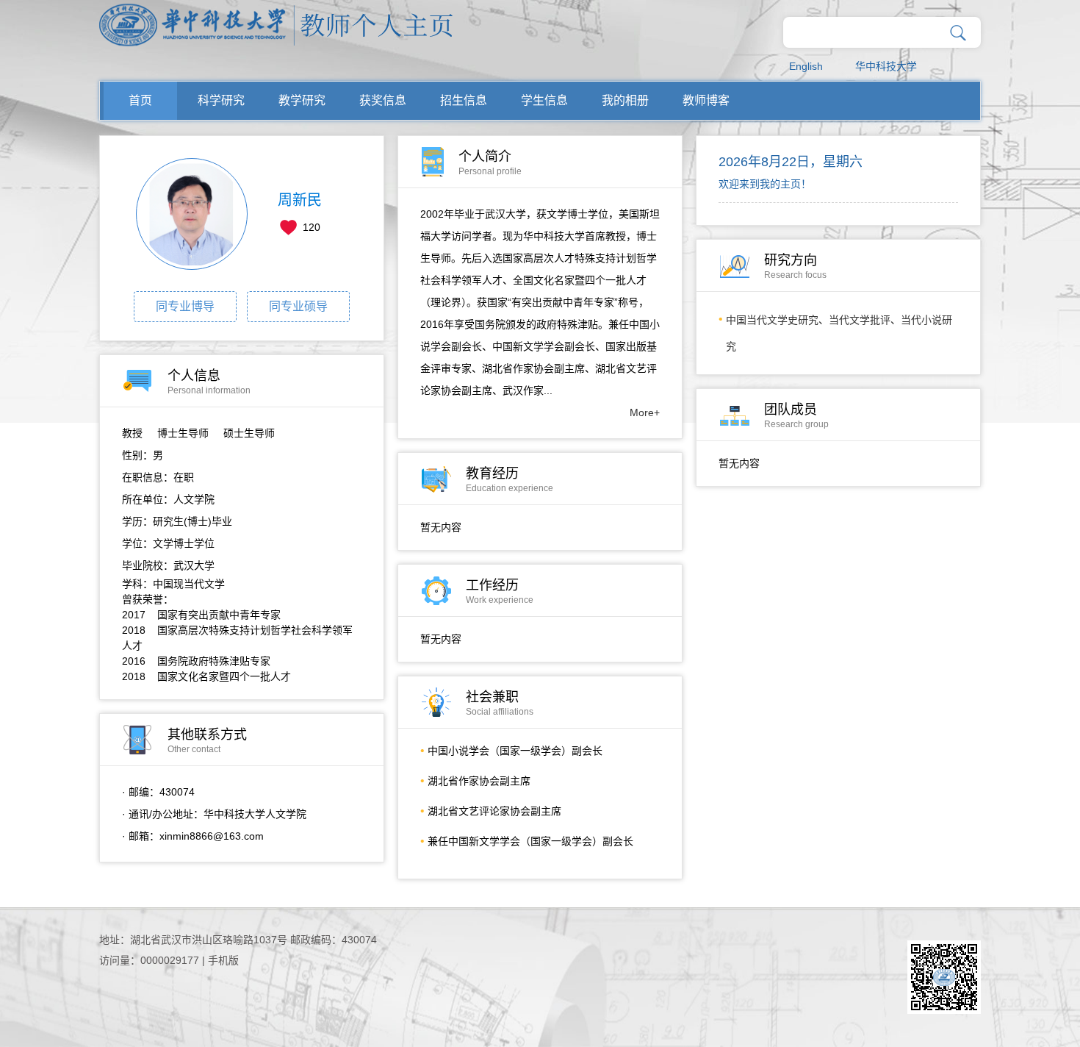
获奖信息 (382, 100)
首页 (140, 100)
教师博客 (706, 100)
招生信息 (463, 100)
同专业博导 (185, 306)
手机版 (223, 960)
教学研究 (301, 100)
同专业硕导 (298, 306)
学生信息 (544, 100)
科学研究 (221, 100)
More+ (645, 412)
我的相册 (625, 100)
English (806, 66)
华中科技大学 (886, 66)
